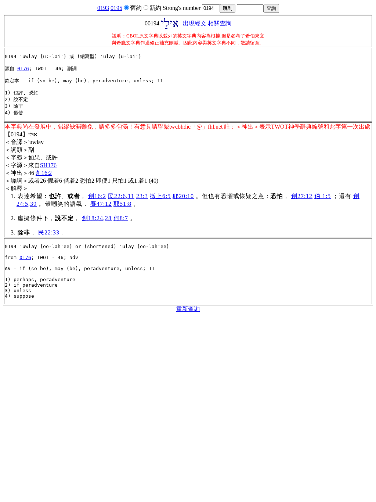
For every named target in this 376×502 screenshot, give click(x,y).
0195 (116, 8)
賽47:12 (101, 204)
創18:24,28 (97, 218)
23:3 (142, 196)
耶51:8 (122, 204)
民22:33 (48, 232)
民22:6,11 (121, 196)
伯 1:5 (322, 196)
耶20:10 (183, 196)
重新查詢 (188, 309)
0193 (103, 8)
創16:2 (44, 173)
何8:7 (120, 218)
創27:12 (301, 196)
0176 (23, 68)
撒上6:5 (160, 196)
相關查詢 (219, 23)
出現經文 (194, 23)
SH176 (48, 165)
